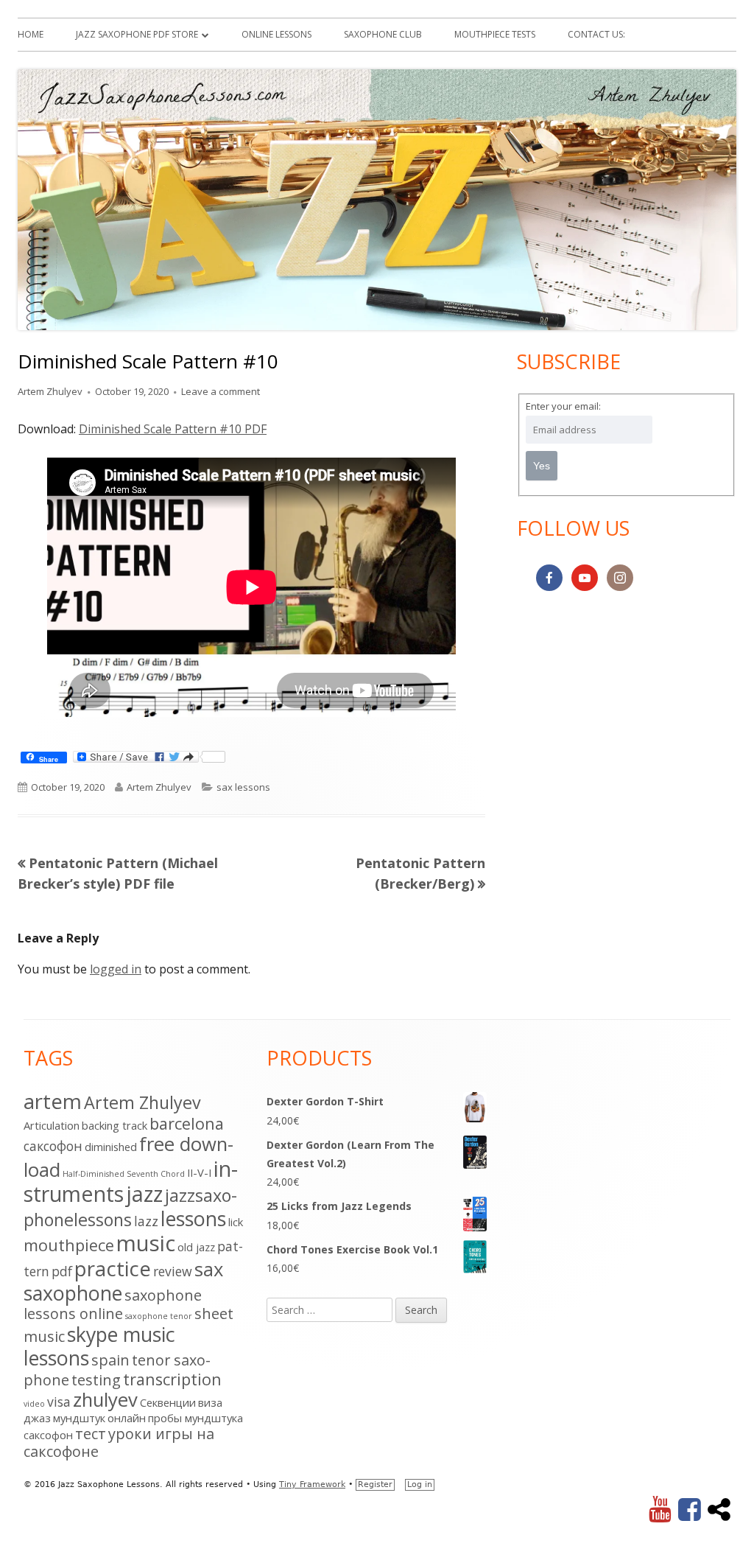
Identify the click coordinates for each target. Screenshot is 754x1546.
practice (112, 1268)
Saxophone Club (383, 34)
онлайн (127, 1417)
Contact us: (596, 34)
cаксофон (53, 1146)
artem (53, 1101)
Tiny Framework (312, 1484)
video (34, 1404)
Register (375, 1484)
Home (30, 34)
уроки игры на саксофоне (119, 1442)
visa (59, 1401)
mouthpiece (69, 1245)
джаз (37, 1417)
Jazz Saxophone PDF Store (137, 34)
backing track (114, 1125)
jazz (144, 1193)
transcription (172, 1379)
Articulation (52, 1125)
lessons (193, 1218)
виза (210, 1402)
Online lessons (276, 34)
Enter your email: (563, 406)
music (145, 1243)
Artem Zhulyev (50, 391)
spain (110, 1360)
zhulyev (105, 1400)
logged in (115, 969)
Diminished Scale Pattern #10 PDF (173, 429)
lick (235, 1221)
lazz (146, 1221)
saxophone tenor (158, 1316)
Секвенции (168, 1402)
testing (96, 1380)
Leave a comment (220, 391)
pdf (62, 1271)
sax (208, 1269)
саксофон (48, 1434)
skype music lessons (99, 1346)
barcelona (186, 1123)
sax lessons (243, 787)
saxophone (73, 1293)
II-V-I (199, 1172)
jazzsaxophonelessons (130, 1207)
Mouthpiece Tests (494, 34)
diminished (111, 1146)
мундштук (79, 1417)
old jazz (196, 1246)
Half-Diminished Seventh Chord (124, 1174)
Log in (419, 1484)
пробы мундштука (195, 1417)
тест (90, 1434)
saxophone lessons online (113, 1304)
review (172, 1271)
